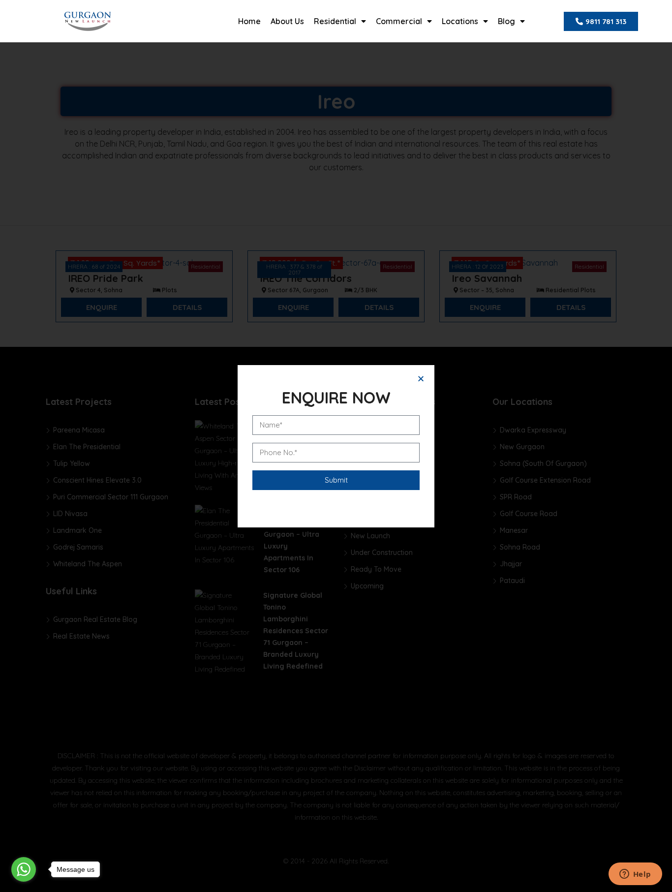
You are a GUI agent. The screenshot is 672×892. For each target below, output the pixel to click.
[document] (336, 446)
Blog (506, 21)
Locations (460, 21)
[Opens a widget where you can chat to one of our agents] (635, 874)
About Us (287, 21)
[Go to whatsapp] (23, 869)
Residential (335, 21)
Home (249, 21)
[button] (421, 378)
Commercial (399, 21)
